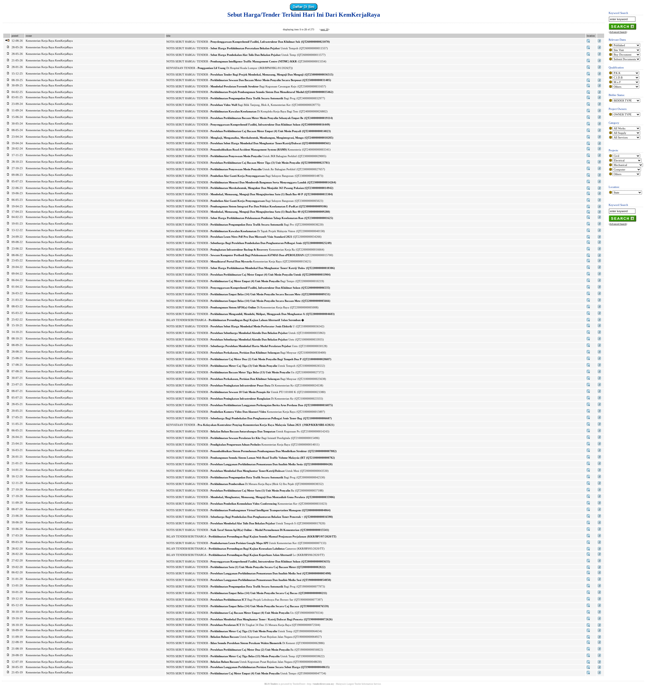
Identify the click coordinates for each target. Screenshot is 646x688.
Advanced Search (618, 32)
